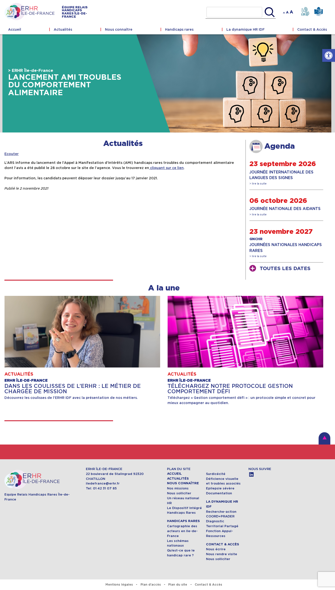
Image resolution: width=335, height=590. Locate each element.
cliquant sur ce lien (166, 168)
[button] (328, 55)
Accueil (14, 29)
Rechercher (270, 12)
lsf (305, 11)
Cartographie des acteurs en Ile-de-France (182, 531)
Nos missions (178, 488)
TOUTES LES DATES (285, 268)
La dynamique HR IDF (245, 29)
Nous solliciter (179, 493)
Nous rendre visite (221, 554)
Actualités (63, 29)
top (324, 438)
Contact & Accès (312, 29)
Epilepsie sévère (220, 488)
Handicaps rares (179, 29)
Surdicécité (216, 474)
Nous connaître (118, 29)
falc (318, 11)
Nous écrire (216, 549)
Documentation (219, 493)
